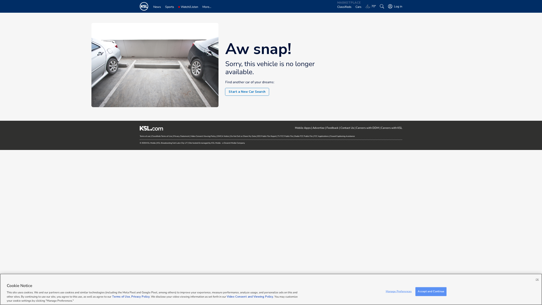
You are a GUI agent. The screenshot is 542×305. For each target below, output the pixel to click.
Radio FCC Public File (304, 136)
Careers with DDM (367, 128)
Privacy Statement (181, 136)
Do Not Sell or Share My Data (243, 136)
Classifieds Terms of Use (162, 136)
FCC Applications (321, 136)
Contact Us (347, 128)
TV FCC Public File (285, 136)
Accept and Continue (431, 291)
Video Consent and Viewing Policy (250, 296)
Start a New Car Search (247, 92)
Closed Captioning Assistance (342, 136)
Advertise (318, 128)
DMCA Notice (223, 136)
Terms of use (145, 136)
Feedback (332, 128)
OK (537, 279)
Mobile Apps (303, 128)
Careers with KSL (391, 128)
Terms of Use (121, 296)
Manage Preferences (399, 291)
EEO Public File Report (266, 136)
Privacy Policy (140, 296)
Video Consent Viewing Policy (203, 136)
